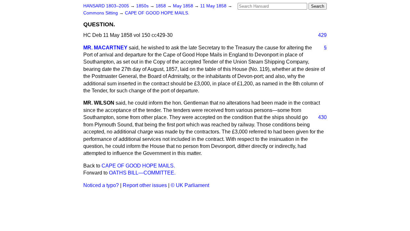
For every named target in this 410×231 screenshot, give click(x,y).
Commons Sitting (101, 13)
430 (322, 117)
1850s (143, 6)
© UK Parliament (190, 185)
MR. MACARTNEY (105, 47)
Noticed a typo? (101, 185)
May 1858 (183, 6)
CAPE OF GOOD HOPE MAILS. (157, 13)
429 (322, 35)
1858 (161, 6)
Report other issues (145, 185)
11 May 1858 (214, 6)
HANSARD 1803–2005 (106, 6)
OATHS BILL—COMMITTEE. (142, 172)
